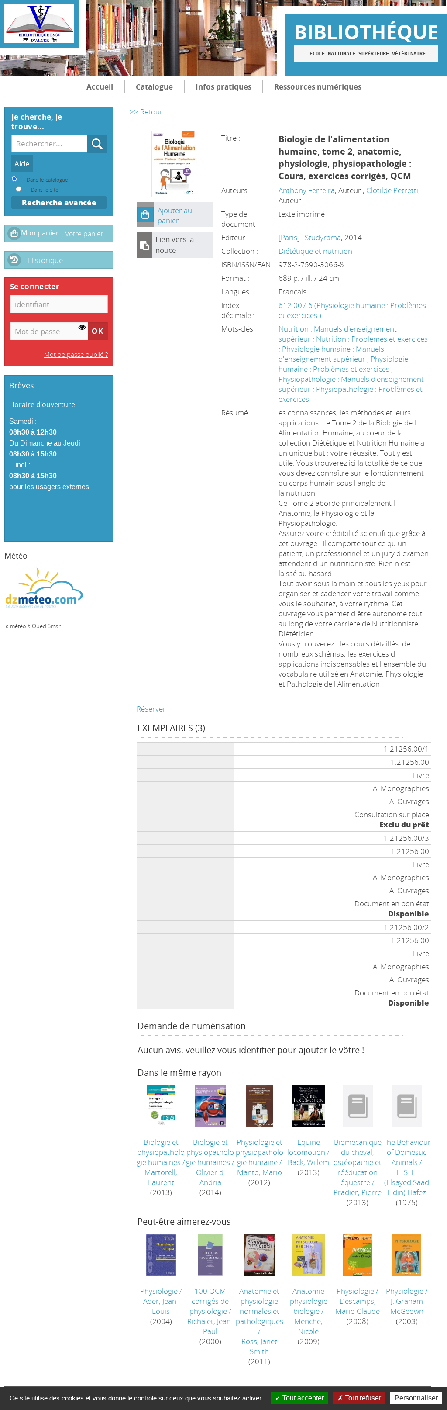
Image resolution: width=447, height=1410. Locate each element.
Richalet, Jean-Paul (210, 1326)
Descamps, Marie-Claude (357, 1306)
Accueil (99, 87)
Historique (45, 260)
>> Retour (146, 112)
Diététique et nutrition (315, 251)
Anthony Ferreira (307, 190)
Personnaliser (416, 1398)
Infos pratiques (223, 87)
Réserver (151, 709)
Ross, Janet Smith (259, 1346)
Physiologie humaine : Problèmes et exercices (343, 364)
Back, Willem (308, 1162)
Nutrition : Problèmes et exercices (372, 339)
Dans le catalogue (47, 179)
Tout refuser (362, 1398)
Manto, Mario (259, 1172)
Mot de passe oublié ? (76, 354)
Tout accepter (302, 1398)
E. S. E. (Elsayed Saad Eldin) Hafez (406, 1182)
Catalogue (154, 87)
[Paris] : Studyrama (310, 237)
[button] (145, 214)
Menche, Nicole (308, 1326)
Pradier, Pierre (358, 1192)
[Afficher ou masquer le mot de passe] (82, 328)
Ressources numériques (317, 87)
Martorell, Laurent (160, 1177)
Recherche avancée (59, 202)
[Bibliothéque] (39, 23)
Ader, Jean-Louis (161, 1306)
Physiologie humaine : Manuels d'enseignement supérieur (331, 354)
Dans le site (44, 189)
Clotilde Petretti (392, 190)
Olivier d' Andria (210, 1177)
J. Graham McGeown (406, 1306)
